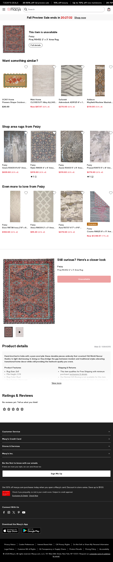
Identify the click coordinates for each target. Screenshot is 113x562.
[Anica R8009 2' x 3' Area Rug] (43, 206)
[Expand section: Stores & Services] (56, 446)
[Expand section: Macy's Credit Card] (56, 438)
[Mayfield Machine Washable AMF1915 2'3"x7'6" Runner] (100, 80)
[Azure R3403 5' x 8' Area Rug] (72, 146)
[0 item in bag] (109, 9)
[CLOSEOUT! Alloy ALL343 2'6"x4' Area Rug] (43, 80)
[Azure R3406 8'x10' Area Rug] (15, 146)
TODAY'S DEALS (10, 3)
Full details (36, 45)
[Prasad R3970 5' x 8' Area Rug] (100, 146)
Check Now (33, 496)
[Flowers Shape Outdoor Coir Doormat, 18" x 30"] (15, 80)
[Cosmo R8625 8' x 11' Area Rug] (100, 206)
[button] (29, 297)
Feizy (31, 36)
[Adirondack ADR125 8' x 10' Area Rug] (72, 80)
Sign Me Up (56, 473)
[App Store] (10, 530)
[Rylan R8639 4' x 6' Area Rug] (43, 146)
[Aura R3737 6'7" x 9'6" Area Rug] (72, 206)
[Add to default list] (26, 67)
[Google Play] (31, 530)
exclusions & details (78, 374)
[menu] (4, 9)
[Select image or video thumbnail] (8, 332)
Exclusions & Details (20, 496)
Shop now (80, 17)
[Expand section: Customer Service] (56, 431)
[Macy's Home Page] (14, 9)
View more (56, 383)
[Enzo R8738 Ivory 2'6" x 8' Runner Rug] (15, 206)
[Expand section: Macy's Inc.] (56, 453)
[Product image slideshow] (29, 291)
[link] (15, 103)
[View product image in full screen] (6, 320)
